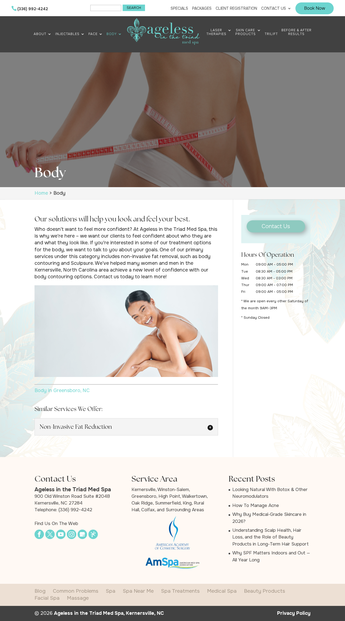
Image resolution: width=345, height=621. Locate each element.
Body (111, 34)
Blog (40, 591)
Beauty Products (264, 591)
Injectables (67, 34)
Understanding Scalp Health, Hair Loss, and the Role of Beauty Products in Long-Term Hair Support (270, 537)
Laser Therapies (216, 32)
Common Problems (75, 591)
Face (93, 34)
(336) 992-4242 (32, 8)
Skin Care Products (245, 32)
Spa (110, 591)
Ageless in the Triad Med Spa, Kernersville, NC (109, 613)
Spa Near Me (138, 591)
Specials (179, 8)
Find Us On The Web (56, 523)
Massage (78, 598)
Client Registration (236, 8)
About (40, 34)
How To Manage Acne (255, 505)
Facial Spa (47, 598)
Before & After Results (296, 32)
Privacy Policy (293, 613)
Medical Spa (222, 591)
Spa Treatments (180, 591)
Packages (202, 8)
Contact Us (273, 8)
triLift (271, 34)
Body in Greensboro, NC (62, 390)
